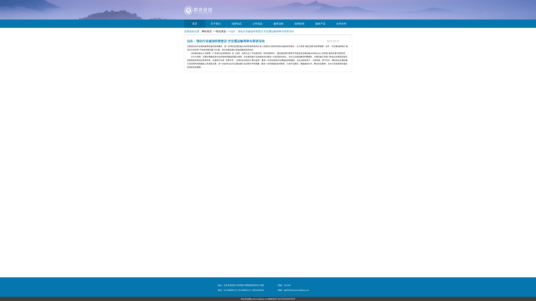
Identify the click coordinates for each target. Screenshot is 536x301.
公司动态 (258, 23)
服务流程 (278, 23)
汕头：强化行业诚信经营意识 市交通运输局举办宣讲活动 (262, 31)
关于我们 (216, 23)
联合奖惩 (221, 31)
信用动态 (237, 23)
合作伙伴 (341, 23)
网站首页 (207, 31)
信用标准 (299, 23)
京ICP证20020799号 (286, 299)
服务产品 (320, 23)
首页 (194, 23)
